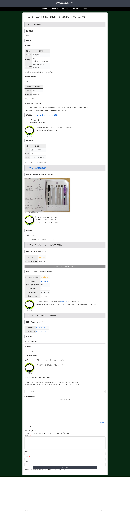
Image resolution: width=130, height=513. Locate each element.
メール (27, 456)
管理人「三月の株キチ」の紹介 (30, 511)
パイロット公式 (40, 331)
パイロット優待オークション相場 (45, 115)
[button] (104, 391)
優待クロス (63, 301)
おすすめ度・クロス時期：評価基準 (65, 266)
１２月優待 (44, 281)
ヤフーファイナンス (41, 327)
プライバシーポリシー (43, 511)
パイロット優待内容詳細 (36, 168)
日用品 (27, 396)
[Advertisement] (65, 410)
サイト (26, 461)
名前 (27, 451)
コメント (28, 435)
